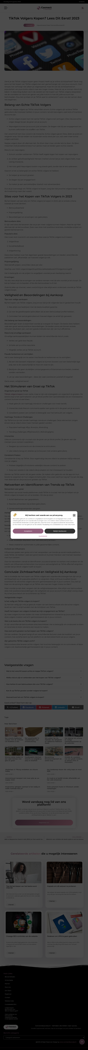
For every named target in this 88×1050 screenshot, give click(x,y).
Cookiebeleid (43, 536)
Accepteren (28, 531)
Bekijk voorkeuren (59, 531)
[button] (74, 515)
